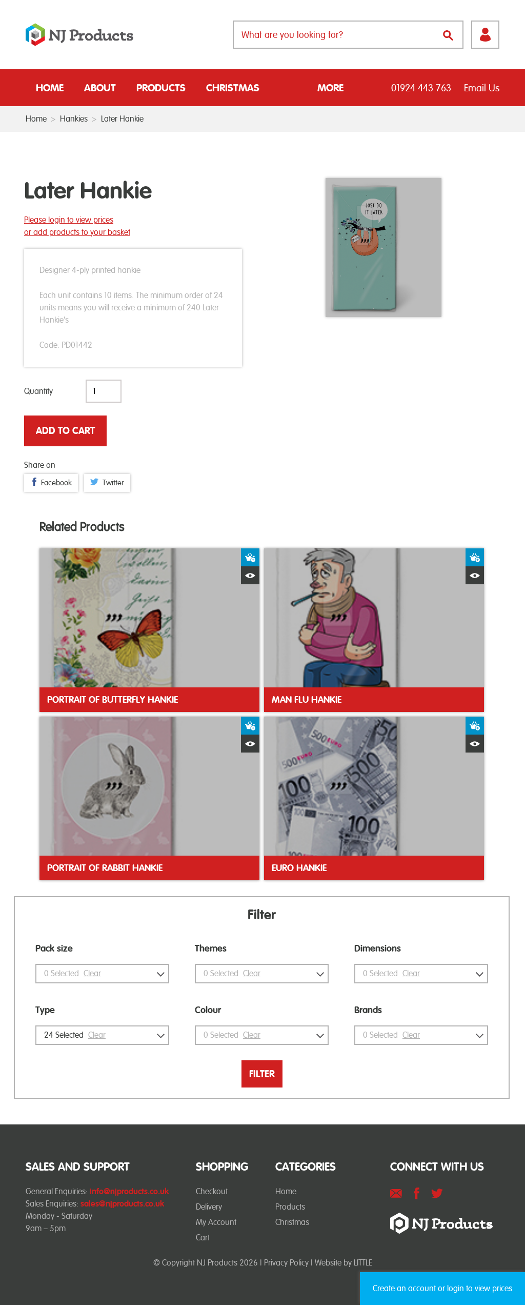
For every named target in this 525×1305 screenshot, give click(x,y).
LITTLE (363, 1263)
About (100, 88)
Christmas (232, 88)
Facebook (56, 482)
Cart (203, 1237)
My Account (216, 1222)
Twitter (113, 482)
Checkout (212, 1191)
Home (50, 88)
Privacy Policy (286, 1263)
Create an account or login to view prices (442, 1288)
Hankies (74, 119)
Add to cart (65, 431)
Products (161, 88)
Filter (262, 1074)
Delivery (209, 1207)
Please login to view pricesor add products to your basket (77, 226)
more (330, 88)
